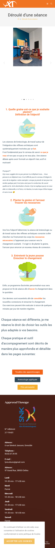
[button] (4, 62)
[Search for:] (50, 4)
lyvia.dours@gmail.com (15, 462)
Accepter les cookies (19, 541)
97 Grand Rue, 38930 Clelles (16, 470)
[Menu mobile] (48, 4)
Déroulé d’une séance (29, 19)
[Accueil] (18, 19)
